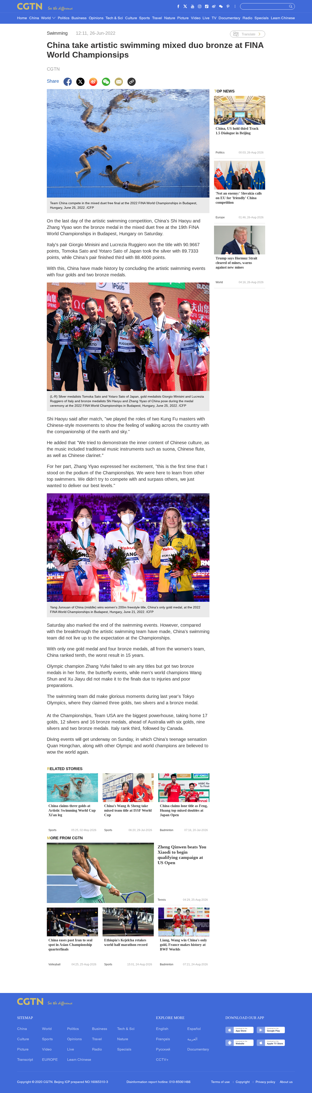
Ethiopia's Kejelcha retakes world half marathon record (126, 942)
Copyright (243, 1082)
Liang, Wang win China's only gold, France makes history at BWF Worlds (183, 944)
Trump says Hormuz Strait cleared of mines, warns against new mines (236, 262)
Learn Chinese (283, 18)
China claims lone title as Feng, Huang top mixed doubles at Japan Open (184, 810)
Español (194, 1029)
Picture (183, 18)
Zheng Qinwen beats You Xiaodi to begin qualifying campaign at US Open (182, 855)
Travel (157, 18)
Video (196, 18)
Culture (131, 18)
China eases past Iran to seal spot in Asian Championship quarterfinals (70, 944)
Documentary (229, 18)
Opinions (96, 18)
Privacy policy (265, 1082)
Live (206, 18)
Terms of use (221, 1082)
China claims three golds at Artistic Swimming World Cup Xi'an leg (72, 810)
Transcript (25, 1059)
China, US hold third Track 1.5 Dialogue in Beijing (237, 131)
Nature (169, 18)
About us (286, 1082)
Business (79, 18)
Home (22, 18)
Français (163, 1039)
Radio (247, 18)
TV (214, 18)
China (34, 18)
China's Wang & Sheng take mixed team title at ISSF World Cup (128, 810)
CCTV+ (162, 1059)
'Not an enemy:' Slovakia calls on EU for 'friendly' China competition (239, 197)
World (46, 18)
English (162, 1029)
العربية (192, 1039)
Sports (144, 18)
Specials (261, 18)
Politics (63, 18)
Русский (163, 1049)
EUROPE (50, 1059)
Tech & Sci (114, 18)
